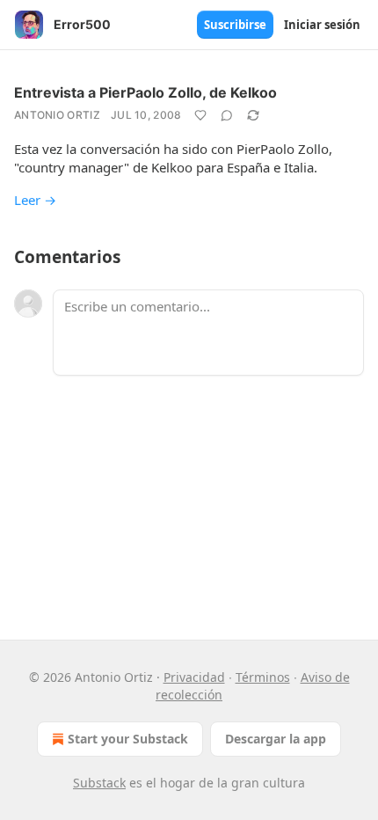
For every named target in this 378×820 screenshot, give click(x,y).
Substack (99, 782)
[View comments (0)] (226, 115)
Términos (263, 677)
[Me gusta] (200, 115)
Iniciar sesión (322, 25)
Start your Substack (128, 738)
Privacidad (194, 677)
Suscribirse (235, 25)
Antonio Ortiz (57, 114)
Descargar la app (275, 738)
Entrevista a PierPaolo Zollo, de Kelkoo (145, 92)
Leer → (35, 200)
